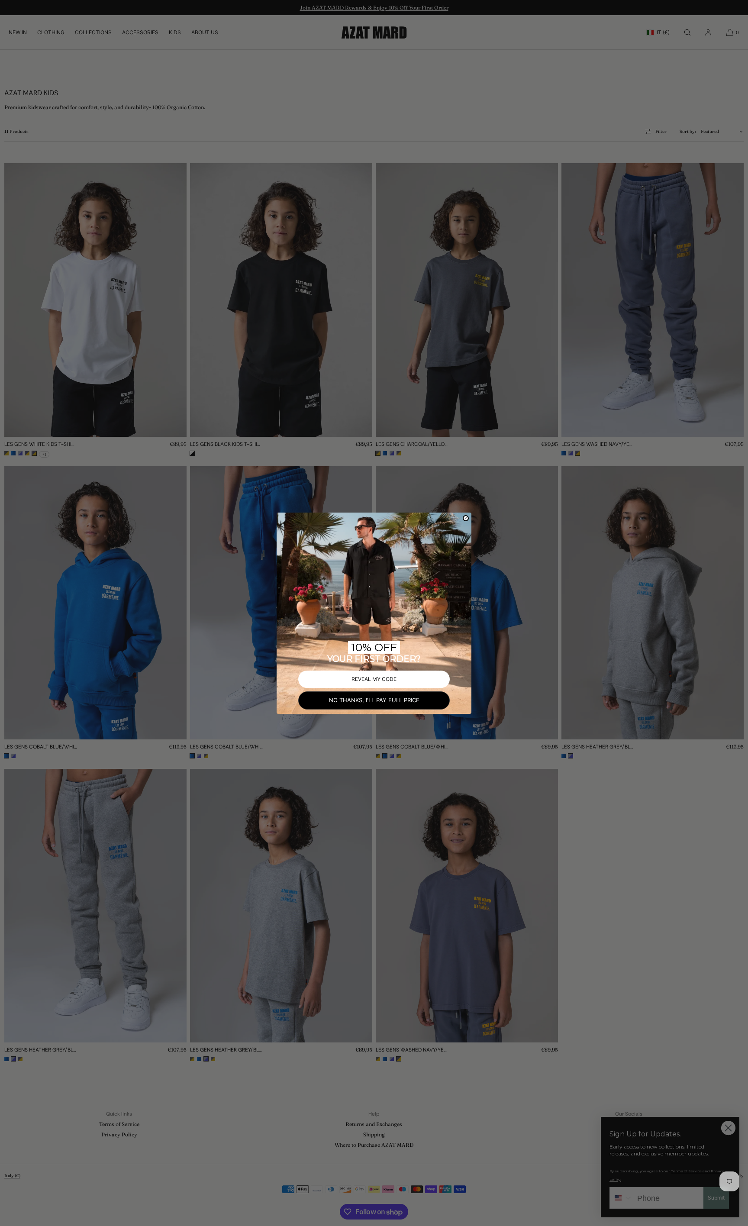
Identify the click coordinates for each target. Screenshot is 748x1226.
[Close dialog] (466, 518)
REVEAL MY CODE (374, 679)
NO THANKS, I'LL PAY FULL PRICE (374, 700)
